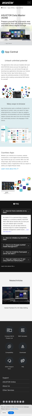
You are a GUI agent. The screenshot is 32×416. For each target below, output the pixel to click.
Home (4, 8)
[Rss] (18, 402)
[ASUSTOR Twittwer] (15, 402)
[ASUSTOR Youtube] (20, 402)
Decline (4, 412)
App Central (9, 43)
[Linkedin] (7, 402)
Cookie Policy (14, 409)
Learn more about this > (8, 266)
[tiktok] (4, 402)
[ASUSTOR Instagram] (12, 402)
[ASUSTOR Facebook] (9, 402)
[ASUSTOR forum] (23, 402)
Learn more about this (9, 169)
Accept (11, 412)
